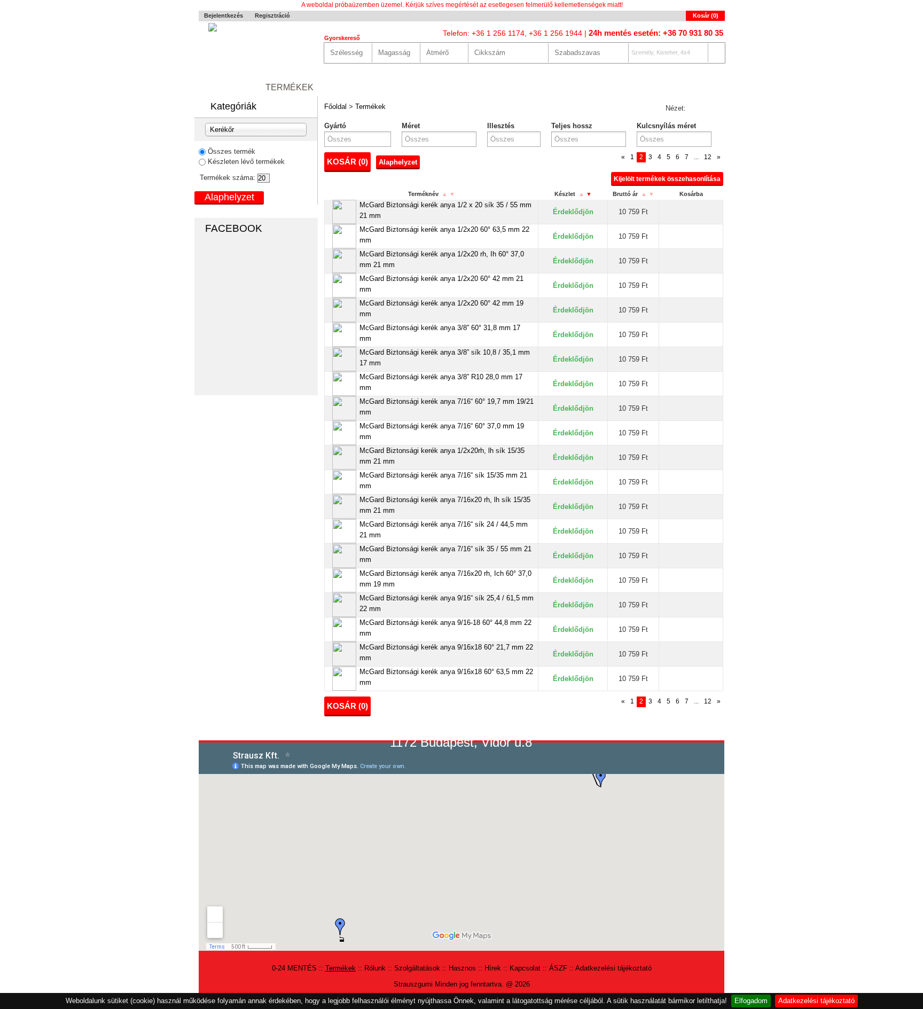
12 (707, 157)
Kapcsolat (577, 87)
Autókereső (693, 87)
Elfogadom (751, 1001)
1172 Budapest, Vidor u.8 (461, 742)
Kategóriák (233, 106)
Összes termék (231, 151)
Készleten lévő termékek (246, 162)
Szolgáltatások (410, 87)
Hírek (526, 87)
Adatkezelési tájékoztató (816, 1001)
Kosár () (705, 15)
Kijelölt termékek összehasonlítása (667, 179)
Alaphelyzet (398, 162)
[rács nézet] (695, 108)
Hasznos (481, 87)
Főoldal (335, 107)
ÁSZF (558, 968)
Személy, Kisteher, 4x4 (660, 52)
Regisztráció (272, 15)
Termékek (289, 87)
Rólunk (342, 87)
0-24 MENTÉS (227, 87)
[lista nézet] (714, 108)
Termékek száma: (227, 178)
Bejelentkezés (223, 15)
